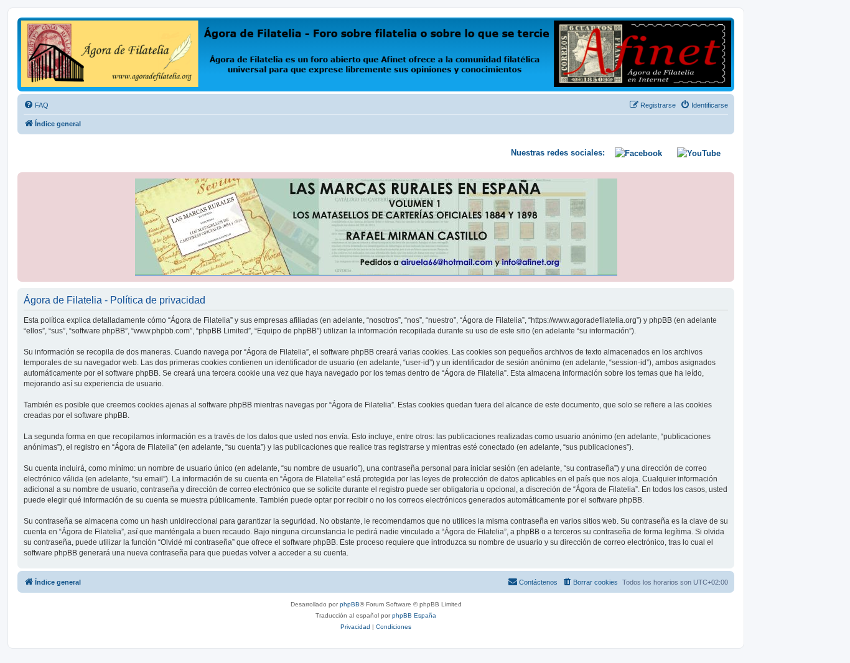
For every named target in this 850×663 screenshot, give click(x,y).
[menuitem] (36, 105)
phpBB (350, 604)
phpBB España (414, 615)
